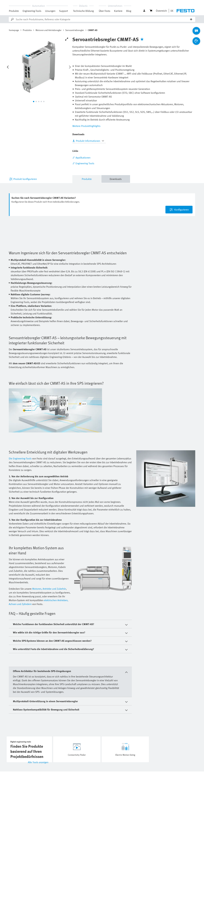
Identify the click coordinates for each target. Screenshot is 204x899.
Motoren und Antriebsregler (49, 30)
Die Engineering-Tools (20, 458)
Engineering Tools (85, 163)
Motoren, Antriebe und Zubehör (49, 589)
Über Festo (104, 11)
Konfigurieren (181, 210)
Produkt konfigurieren (25, 179)
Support (63, 11)
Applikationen (83, 157)
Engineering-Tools (32, 11)
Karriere (118, 11)
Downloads (116, 179)
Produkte (14, 11)
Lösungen (50, 11)
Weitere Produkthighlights (86, 126)
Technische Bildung (83, 11)
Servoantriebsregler (74, 30)
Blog (128, 11)
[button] (144, 10)
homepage (14, 30)
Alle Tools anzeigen (38, 762)
